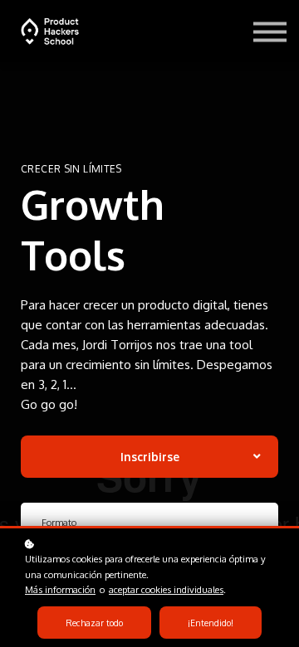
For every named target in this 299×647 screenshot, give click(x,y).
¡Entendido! (210, 622)
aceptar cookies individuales (166, 589)
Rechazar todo (94, 622)
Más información (60, 589)
